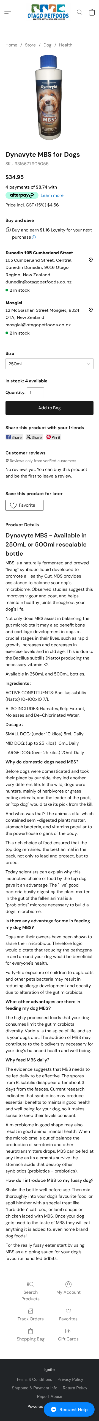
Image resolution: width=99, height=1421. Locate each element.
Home (11, 45)
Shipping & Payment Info (34, 1388)
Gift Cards (68, 1339)
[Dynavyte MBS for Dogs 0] (50, 98)
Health (65, 45)
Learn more (52, 195)
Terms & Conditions (34, 1379)
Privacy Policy (70, 1379)
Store (30, 45)
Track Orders (31, 1319)
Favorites (68, 1319)
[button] (49, 1409)
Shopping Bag (31, 1339)
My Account (68, 1292)
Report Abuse (49, 1396)
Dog (47, 45)
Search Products (30, 1295)
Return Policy (75, 1388)
